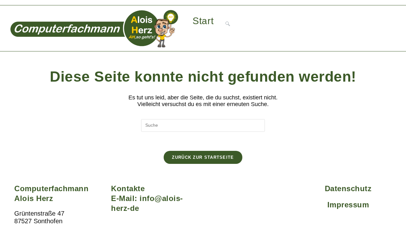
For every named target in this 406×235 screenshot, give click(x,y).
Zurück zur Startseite (203, 157)
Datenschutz (348, 188)
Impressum (348, 204)
